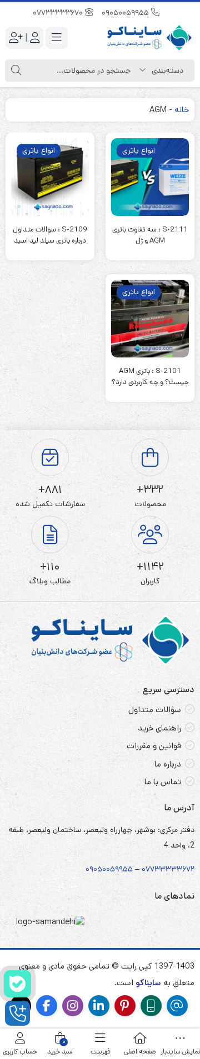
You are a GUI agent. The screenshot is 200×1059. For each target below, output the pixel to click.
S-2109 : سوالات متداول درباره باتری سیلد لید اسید (50, 235)
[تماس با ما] (17, 1013)
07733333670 (59, 12)
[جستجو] (16, 70)
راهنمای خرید (159, 728)
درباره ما (167, 764)
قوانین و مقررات (154, 746)
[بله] (17, 983)
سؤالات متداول (154, 709)
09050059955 (126, 12)
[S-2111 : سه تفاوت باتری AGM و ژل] (150, 177)
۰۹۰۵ (94, 869)
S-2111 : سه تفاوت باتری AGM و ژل (150, 235)
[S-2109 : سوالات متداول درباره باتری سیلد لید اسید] (50, 177)
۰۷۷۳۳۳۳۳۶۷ (166, 869)
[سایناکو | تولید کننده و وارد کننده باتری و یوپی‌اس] (150, 38)
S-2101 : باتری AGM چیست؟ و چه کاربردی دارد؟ (150, 376)
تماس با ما (162, 782)
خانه (181, 109)
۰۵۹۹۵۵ (119, 869)
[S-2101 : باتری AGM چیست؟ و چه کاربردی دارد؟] (150, 318)
